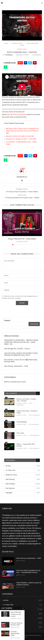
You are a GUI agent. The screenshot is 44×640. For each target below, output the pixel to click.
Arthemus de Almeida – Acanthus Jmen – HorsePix (26, 400)
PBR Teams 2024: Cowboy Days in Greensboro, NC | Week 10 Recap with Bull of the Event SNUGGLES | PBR (22, 131)
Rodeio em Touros (17, 43)
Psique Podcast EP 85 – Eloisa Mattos (22, 239)
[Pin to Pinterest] (35, 62)
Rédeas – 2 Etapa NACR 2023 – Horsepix (26, 445)
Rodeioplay (9, 55)
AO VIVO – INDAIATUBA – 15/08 (15, 633)
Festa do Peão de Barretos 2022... (16, 624)
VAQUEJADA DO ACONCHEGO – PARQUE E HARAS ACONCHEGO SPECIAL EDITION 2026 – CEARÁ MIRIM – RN (21, 342)
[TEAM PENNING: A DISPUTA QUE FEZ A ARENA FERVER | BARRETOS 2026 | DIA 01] (8, 586)
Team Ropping (23, 484)
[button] (4, 227)
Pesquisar (7, 320)
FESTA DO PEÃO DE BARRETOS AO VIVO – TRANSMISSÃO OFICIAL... (28, 571)
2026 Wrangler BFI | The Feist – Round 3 (17, 349)
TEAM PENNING (21, 422)
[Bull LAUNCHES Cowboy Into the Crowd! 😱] (5, 614)
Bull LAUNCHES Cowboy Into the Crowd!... (16, 614)
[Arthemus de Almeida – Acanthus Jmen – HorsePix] (9, 401)
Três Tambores (23, 488)
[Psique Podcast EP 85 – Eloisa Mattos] (22, 222)
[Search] (42, 3)
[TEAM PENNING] (9, 424)
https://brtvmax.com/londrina (16, 114)
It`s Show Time (23, 470)
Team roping (20, 433)
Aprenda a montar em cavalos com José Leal (20, 136)
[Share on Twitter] (30, 62)
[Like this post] (21, 62)
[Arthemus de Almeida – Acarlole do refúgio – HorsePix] (9, 413)
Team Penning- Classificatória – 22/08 (16, 366)
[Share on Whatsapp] (5, 67)
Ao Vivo (23, 466)
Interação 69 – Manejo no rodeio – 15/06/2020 (21, 139)
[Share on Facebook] (25, 62)
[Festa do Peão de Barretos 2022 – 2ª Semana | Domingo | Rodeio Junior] (5, 624)
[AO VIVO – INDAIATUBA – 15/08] (5, 633)
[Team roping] (9, 435)
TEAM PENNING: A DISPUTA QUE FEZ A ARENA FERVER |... (29, 584)
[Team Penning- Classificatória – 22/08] (8, 561)
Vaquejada (23, 493)
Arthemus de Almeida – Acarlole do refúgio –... (26, 412)
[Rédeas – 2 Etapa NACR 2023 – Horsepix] (9, 446)
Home (6, 43)
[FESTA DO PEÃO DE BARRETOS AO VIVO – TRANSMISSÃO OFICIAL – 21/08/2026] (8, 574)
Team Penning (23, 479)
